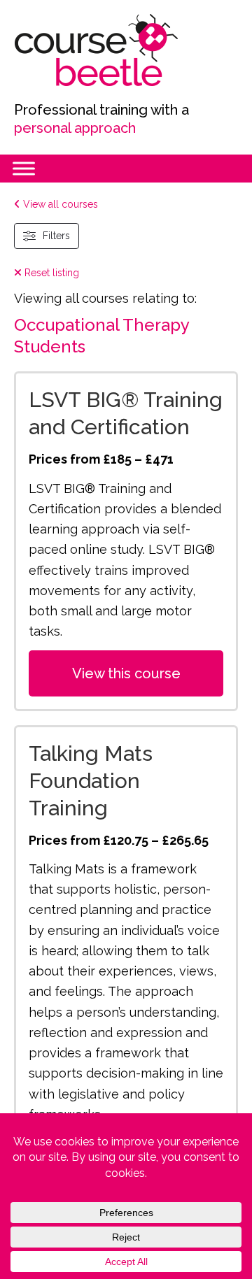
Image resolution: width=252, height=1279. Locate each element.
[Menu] (24, 168)
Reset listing (50, 272)
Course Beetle (119, 50)
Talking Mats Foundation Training (91, 780)
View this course (126, 673)
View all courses (59, 204)
